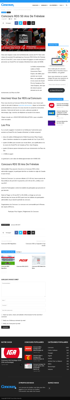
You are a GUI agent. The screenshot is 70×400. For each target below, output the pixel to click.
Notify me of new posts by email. (12, 323)
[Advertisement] (15, 77)
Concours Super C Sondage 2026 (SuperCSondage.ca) (38, 357)
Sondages (44, 5)
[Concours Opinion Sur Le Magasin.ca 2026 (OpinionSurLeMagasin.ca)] (51, 112)
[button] (66, 5)
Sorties (8, 12)
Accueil (3, 10)
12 (21, 364)
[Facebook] (67, 1)
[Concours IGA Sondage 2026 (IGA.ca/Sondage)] (51, 105)
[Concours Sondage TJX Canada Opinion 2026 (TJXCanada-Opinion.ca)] (28, 365)
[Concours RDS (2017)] (23, 260)
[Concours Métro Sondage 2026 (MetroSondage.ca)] (28, 348)
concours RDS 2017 (15, 224)
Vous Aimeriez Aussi (8, 252)
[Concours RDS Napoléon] (8, 260)
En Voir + (19, 252)
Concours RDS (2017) (22, 266)
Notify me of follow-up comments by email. (14, 320)
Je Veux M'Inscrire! (56, 90)
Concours (35, 5)
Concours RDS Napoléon (8, 243)
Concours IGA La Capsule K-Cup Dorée (35, 244)
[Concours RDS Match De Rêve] (38, 260)
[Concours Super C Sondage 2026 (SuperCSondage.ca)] (28, 357)
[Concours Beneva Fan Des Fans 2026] (51, 123)
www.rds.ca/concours (25, 105)
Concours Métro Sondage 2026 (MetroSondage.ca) (38, 348)
